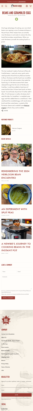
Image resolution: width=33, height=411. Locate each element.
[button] (6, 6)
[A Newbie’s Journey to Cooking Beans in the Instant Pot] (16, 229)
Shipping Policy (5, 357)
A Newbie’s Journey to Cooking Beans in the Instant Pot (16, 247)
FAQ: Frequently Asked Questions (10, 353)
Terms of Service (4, 292)
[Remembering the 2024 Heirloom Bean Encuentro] (16, 155)
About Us (3, 337)
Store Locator (5, 347)
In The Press (4, 344)
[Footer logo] (6, 320)
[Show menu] (2, 6)
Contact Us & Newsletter (7, 334)
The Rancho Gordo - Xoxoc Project (10, 340)
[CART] (30, 6)
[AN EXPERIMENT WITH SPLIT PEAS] (16, 194)
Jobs (2, 370)
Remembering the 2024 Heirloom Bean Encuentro (15, 174)
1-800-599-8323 (22, 1)
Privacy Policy (26, 290)
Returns (3, 360)
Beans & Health (5, 350)
